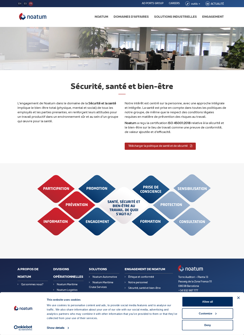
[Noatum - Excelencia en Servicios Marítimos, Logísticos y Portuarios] (33, 17)
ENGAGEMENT (213, 17)
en (19, 3)
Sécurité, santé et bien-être (144, 288)
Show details (55, 328)
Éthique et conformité (141, 277)
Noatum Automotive (105, 277)
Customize (205, 313)
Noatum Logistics (67, 290)
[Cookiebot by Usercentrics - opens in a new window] (23, 328)
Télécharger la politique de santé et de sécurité (158, 146)
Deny (207, 325)
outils (194, 4)
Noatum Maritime (67, 284)
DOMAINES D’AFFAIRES (131, 17)
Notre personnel (138, 282)
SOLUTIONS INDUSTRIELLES (175, 17)
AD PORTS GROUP (152, 3)
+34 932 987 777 (188, 290)
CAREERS (174, 3)
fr (30, 3)
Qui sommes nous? (32, 284)
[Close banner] (238, 298)
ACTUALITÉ (217, 4)
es (25, 3)
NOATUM (101, 17)
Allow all (207, 301)
